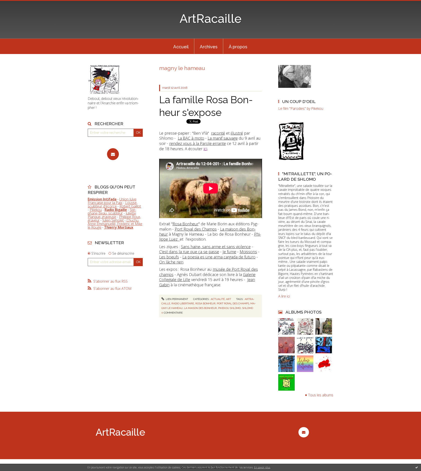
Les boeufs (169, 257)
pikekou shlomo (229, 308)
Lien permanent (176, 299)
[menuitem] (181, 46)
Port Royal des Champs (196, 229)
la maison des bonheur (200, 308)
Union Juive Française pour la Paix (112, 201)
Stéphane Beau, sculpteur (112, 211)
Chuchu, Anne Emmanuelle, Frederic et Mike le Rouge (115, 224)
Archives (209, 46)
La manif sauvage (223, 138)
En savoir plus (262, 467)
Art (228, 299)
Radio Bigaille (116, 209)
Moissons (248, 251)
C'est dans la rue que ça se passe (189, 251)
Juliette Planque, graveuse (112, 215)
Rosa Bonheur (185, 223)
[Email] (113, 154)
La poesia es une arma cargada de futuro (218, 257)
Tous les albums (320, 395)
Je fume (229, 251)
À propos (238, 46)
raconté (218, 133)
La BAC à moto (191, 138)
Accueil (181, 46)
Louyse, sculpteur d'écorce (112, 204)
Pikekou (96, 209)
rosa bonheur (205, 303)
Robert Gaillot (130, 206)
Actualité (218, 299)
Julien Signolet (113, 220)
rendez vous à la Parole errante (197, 143)
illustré (237, 133)
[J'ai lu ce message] (416, 467)
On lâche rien (171, 262)
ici (205, 148)
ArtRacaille (211, 18)
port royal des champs (233, 303)
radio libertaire (182, 303)
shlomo (247, 308)
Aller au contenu (15, 4)
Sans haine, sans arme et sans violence (216, 246)
